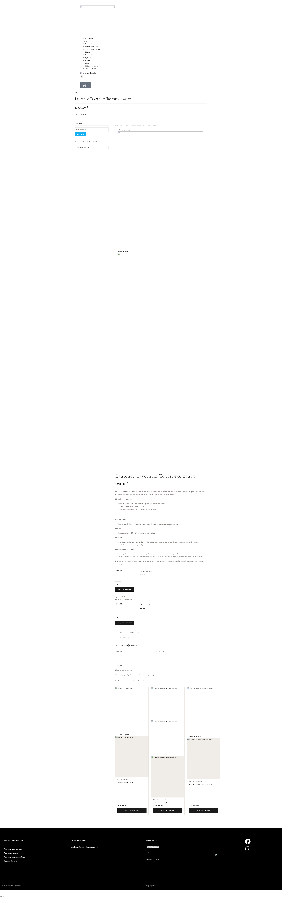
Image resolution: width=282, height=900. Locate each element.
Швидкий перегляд (123, 735)
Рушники (88, 58)
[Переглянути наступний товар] (129, 251)
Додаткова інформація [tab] (130, 633)
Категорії (85, 41)
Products (124, 126)
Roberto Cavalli (90, 44)
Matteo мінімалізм (91, 66)
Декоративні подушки (92, 49)
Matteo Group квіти (91, 46)
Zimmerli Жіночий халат (125, 783)
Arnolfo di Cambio (91, 69)
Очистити (142, 575)
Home (117, 126)
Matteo (87, 52)
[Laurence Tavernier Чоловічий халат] (162, 314)
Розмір (119, 570)
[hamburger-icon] (81, 34)
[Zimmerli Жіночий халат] (162, 190)
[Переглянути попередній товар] (118, 130)
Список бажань (88, 38)
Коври (87, 63)
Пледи (87, 60)
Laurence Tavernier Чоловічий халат (164, 803)
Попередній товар (125, 130)
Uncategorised (127, 600)
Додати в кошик (125, 589)
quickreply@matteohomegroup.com (85, 847)
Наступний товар (123, 251)
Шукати (80, 134)
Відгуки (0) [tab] (124, 638)
